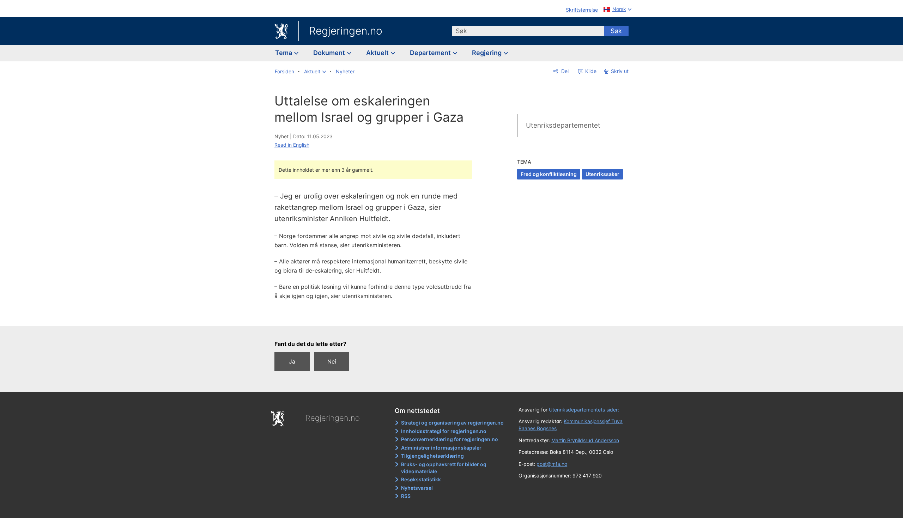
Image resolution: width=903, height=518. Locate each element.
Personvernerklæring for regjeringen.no (449, 439)
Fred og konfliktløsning (549, 174)
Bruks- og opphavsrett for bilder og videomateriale (443, 467)
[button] (315, 71)
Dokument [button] (329, 52)
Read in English (291, 145)
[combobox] (528, 31)
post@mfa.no (552, 464)
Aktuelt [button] (378, 52)
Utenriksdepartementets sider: (584, 410)
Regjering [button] (487, 52)
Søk (616, 31)
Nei (331, 361)
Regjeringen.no (345, 30)
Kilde (590, 71)
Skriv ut (620, 71)
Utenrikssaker (602, 174)
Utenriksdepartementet (563, 125)
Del (564, 71)
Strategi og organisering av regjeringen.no (452, 423)
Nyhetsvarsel (417, 488)
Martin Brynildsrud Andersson (585, 440)
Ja (292, 361)
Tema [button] (284, 52)
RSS (406, 496)
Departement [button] (431, 52)
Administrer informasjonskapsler (441, 448)
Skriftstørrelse (582, 10)
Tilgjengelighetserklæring (432, 456)
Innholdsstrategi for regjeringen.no (443, 431)
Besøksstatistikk (421, 479)
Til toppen (377, 315)
